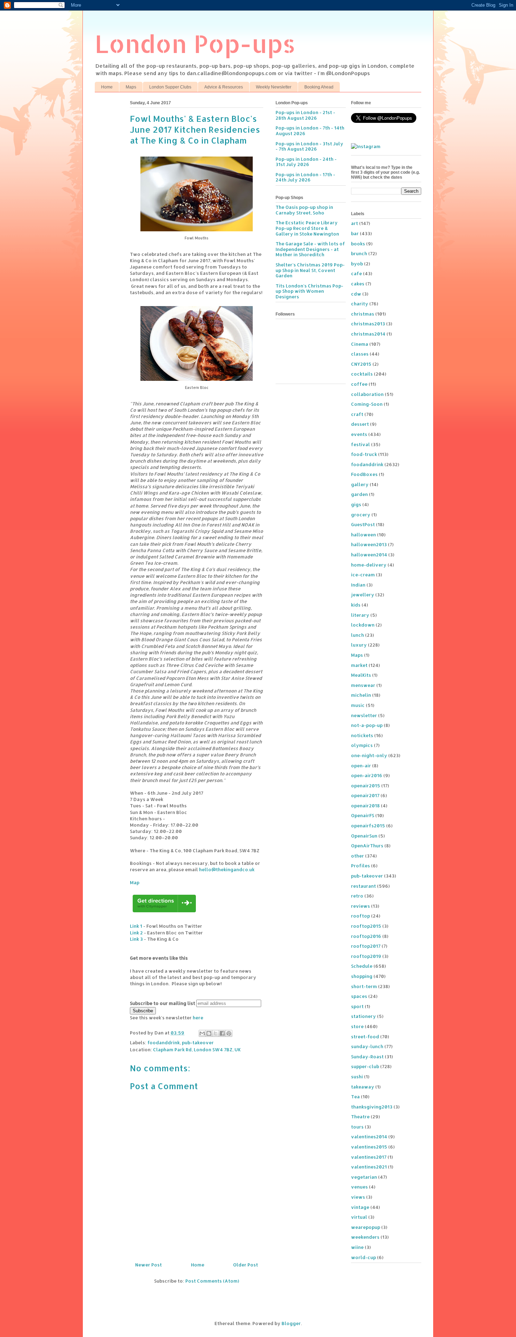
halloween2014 (369, 554)
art (354, 223)
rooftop (360, 916)
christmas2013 (368, 323)
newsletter (364, 715)
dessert (360, 424)
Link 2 (136, 932)
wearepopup (365, 1227)
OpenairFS (362, 815)
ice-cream (363, 574)
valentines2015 (369, 1147)
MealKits (361, 675)
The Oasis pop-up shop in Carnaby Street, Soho (304, 210)
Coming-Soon (367, 404)
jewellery (362, 594)
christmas (362, 314)
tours (357, 1127)
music (358, 705)
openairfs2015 (368, 825)
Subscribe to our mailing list (162, 1003)
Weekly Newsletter (273, 87)
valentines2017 (368, 1157)
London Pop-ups (195, 43)
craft (357, 414)
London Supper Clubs (170, 87)
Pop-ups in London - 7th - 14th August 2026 (310, 130)
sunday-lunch (367, 1046)
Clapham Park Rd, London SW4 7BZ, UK (197, 1049)
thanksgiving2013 (371, 1107)
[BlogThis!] (208, 1033)
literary (360, 615)
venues (359, 1187)
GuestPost (363, 524)
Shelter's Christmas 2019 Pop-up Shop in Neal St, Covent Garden (310, 270)
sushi (357, 1076)
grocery (360, 514)
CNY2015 (361, 364)
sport (357, 1006)
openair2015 (365, 785)
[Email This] (202, 1033)
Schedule (361, 966)
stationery (363, 1016)
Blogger (291, 1323)
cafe (356, 273)
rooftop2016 (366, 936)
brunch (359, 253)
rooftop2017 (366, 946)
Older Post (245, 1264)
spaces (359, 996)
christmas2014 (368, 334)
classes (360, 354)
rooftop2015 (366, 926)
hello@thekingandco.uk (226, 869)
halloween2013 (369, 544)
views (358, 1197)
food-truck (364, 454)
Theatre (360, 1116)
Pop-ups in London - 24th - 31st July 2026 (306, 161)
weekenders (365, 1237)
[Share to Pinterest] (228, 1033)
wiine (357, 1247)
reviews (360, 906)
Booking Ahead (318, 87)
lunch (357, 635)
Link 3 (136, 939)
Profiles (360, 865)
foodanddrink (163, 1042)
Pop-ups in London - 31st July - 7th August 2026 (309, 146)
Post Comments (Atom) (212, 1281)
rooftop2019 (366, 956)
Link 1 (136, 926)
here (198, 1017)
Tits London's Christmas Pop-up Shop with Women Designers (309, 291)
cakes (357, 283)
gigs (356, 504)
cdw (356, 294)
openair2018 (365, 805)
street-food (365, 1036)
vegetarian (364, 1177)
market (359, 665)
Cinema (359, 344)
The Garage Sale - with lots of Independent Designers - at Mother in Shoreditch (310, 249)
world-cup (363, 1257)
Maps (131, 87)
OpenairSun (364, 836)
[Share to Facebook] (222, 1033)
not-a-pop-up (367, 725)
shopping (361, 976)
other (357, 856)
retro (357, 896)
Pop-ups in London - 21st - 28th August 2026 (305, 115)
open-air (361, 765)
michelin (361, 695)
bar (355, 233)
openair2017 (365, 795)
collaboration (367, 394)
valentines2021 (369, 1167)
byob (357, 263)
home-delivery (368, 565)
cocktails (362, 374)
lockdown (363, 625)
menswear (363, 685)
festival (360, 444)
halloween (363, 534)
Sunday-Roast (367, 1056)
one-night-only (369, 755)
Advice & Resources (223, 87)
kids (355, 605)
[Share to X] (215, 1033)
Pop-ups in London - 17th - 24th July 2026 (305, 177)
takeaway (362, 1087)
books (358, 243)
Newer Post (148, 1264)
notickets (362, 735)
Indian (358, 585)
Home (107, 87)
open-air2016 (366, 775)
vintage (360, 1207)
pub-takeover (198, 1042)
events (359, 434)
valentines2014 (369, 1136)
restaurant (363, 886)
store (357, 1026)
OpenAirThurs (367, 845)
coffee (359, 384)
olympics (362, 745)
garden (359, 494)
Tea (355, 1096)
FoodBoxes (364, 474)
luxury (359, 645)
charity (359, 303)
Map (134, 882)
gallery (360, 484)
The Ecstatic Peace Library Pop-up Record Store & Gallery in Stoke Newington (307, 228)
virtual (359, 1217)
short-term (364, 986)
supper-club (365, 1066)
